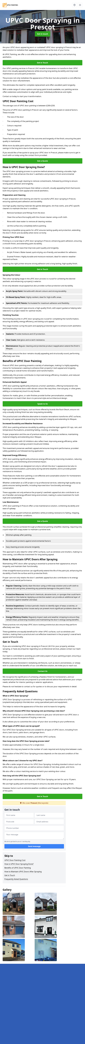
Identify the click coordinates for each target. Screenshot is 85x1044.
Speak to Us (42, 404)
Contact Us (42, 671)
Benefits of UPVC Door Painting (17, 868)
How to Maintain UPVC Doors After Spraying (23, 871)
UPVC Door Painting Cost (14, 860)
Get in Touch (42, 62)
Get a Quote (42, 161)
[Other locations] (74, 5)
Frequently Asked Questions (16, 879)
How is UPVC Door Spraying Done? (19, 864)
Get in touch (42, 34)
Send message (34, 846)
